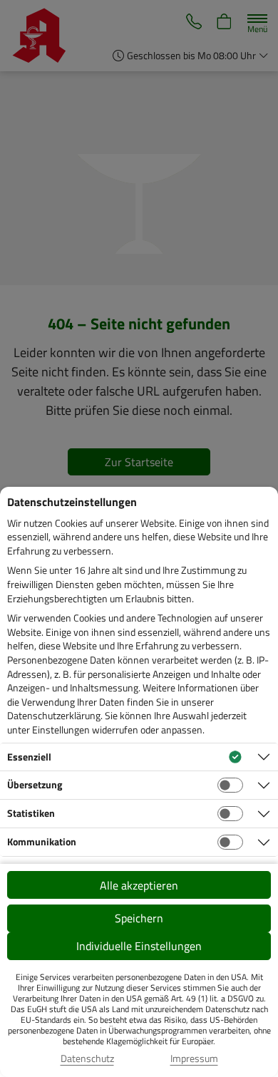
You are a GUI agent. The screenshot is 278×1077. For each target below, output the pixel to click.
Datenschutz (87, 1058)
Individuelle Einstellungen (139, 945)
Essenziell (29, 756)
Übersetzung (34, 784)
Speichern (139, 918)
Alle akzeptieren (139, 885)
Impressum (194, 1058)
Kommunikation (41, 841)
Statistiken (31, 812)
